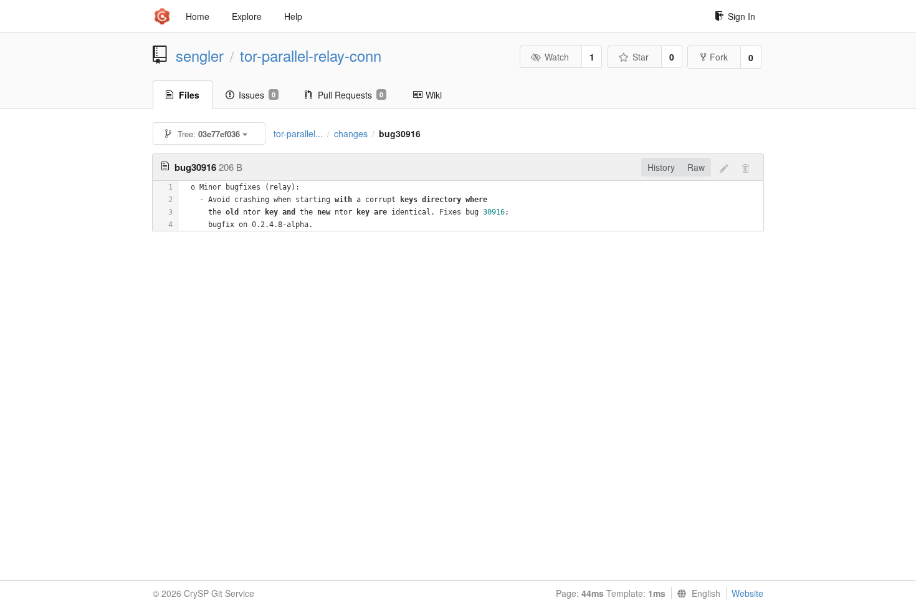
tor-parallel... (298, 133)
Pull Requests (350, 95)
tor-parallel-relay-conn (310, 55)
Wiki (434, 95)
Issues (257, 95)
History (661, 167)
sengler (200, 55)
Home (197, 16)
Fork (719, 57)
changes (351, 133)
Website (747, 593)
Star (640, 57)
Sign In (741, 16)
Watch (557, 57)
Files (189, 95)
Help (293, 16)
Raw (696, 167)
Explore (247, 16)
